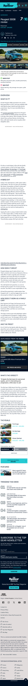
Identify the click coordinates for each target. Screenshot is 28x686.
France (4, 665)
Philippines (19, 665)
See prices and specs (14, 367)
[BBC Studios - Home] (4, 594)
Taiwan (18, 675)
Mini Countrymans (18, 174)
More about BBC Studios (9, 654)
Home (2, 10)
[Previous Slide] (2, 56)
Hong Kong (5, 670)
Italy (3, 675)
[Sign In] (19, 5)
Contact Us (4, 607)
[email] (14, 37)
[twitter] (8, 37)
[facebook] (5, 37)
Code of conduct (6, 624)
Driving (10, 44)
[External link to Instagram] (8, 602)
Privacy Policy (4, 609)
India (3, 673)
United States (18, 598)
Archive (3, 618)
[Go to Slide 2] (12, 66)
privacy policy (17, 567)
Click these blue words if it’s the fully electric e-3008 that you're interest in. (14, 263)
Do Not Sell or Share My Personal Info (11, 615)
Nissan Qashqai (5, 169)
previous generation (8, 113)
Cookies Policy (5, 612)
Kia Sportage (13, 169)
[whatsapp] (11, 37)
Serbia (18, 667)
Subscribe (14, 571)
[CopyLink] (2, 37)
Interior (16, 44)
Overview (3, 44)
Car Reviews (8, 10)
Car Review (4, 15)
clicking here (4, 209)
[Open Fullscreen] (26, 61)
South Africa (19, 670)
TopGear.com (9, 33)
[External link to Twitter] (14, 602)
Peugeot (15, 10)
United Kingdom (9, 598)
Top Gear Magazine (7, 629)
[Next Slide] (26, 56)
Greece (4, 667)
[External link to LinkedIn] (24, 602)
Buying (22, 44)
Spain (18, 673)
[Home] (11, 5)
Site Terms (5, 621)
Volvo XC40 (6, 174)
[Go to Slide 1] (4, 66)
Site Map (4, 632)
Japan (4, 678)
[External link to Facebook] (3, 602)
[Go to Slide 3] (21, 66)
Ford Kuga (22, 169)
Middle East (19, 678)
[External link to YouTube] (19, 602)
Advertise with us (7, 627)
